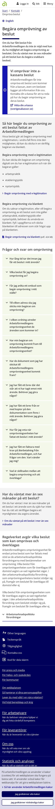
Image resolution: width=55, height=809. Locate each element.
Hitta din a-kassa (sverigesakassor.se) (21, 107)
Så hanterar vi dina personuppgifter (22, 692)
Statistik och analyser (18, 761)
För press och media (13, 670)
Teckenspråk (14, 639)
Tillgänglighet (14, 646)
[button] (27, 260)
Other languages (16, 633)
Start (5, 10)
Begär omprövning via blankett (22, 236)
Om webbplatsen (11, 687)
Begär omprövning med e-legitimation (25, 193)
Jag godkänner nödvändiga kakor (27, 802)
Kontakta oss (15, 652)
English (10, 20)
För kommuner (10, 679)
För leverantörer (14, 730)
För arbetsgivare (14, 712)
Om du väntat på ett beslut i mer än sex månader (25, 522)
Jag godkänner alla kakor (27, 794)
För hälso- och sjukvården (16, 675)
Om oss (7, 744)
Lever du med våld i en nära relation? (22, 697)
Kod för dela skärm (17, 660)
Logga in (24, 3)
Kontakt (15, 10)
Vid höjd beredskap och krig (17, 702)
